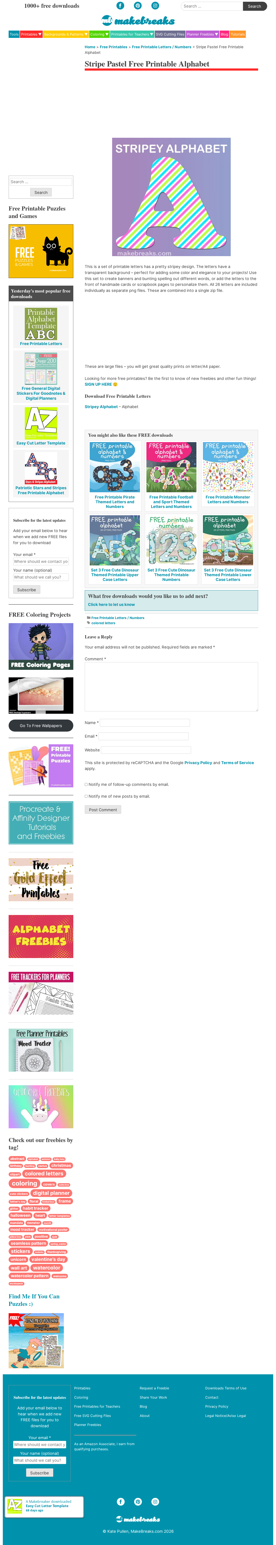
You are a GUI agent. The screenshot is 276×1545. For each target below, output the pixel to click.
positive (41, 1236)
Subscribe (26, 589)
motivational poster (53, 1229)
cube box (64, 1184)
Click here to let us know (111, 604)
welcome (59, 1276)
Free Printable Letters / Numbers (161, 47)
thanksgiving (56, 1252)
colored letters (103, 623)
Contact (211, 1397)
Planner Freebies (200, 34)
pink (28, 1236)
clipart (15, 1174)
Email (91, 736)
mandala (16, 1223)
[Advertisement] (171, 105)
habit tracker (35, 1208)
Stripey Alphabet (101, 406)
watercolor (46, 1268)
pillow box (15, 1236)
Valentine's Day (48, 1259)
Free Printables (113, 47)
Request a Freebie (154, 1388)
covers (49, 1184)
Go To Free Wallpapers (41, 725)
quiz (54, 1236)
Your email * (24, 554)
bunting (29, 1165)
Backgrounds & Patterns (63, 34)
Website (92, 750)
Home (90, 47)
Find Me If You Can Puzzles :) (34, 1300)
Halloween (20, 1215)
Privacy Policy (198, 762)
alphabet (33, 1159)
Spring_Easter (58, 1243)
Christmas (61, 1165)
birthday (16, 1165)
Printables (29, 34)
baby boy (59, 1159)
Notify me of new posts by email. (119, 796)
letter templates (59, 1215)
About (145, 1415)
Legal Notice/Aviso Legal (225, 1415)
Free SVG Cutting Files (92, 1415)
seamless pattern (28, 1243)
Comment (95, 658)
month (47, 1223)
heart (40, 1215)
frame (65, 1201)
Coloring (97, 34)
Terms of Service (237, 762)
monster (33, 1223)
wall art (19, 1268)
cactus (42, 1165)
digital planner (51, 1193)
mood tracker (22, 1229)
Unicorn (18, 1259)
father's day (17, 1201)
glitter (14, 1208)
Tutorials (238, 34)
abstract (17, 1158)
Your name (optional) (32, 570)
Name (92, 722)
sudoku (39, 1252)
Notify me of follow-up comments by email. (129, 784)
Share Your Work (153, 1397)
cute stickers (19, 1193)
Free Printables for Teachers (97, 1406)
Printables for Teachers (130, 34)
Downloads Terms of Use (225, 1388)
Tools (14, 34)
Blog (224, 34)
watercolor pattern (30, 1275)
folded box (48, 1201)
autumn (46, 1159)
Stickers (20, 1251)
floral (34, 1201)
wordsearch (16, 1283)
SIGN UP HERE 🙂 (101, 384)
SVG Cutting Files (170, 34)
